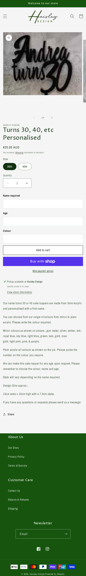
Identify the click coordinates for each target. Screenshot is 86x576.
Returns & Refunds (18, 499)
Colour (7, 231)
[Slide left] (34, 117)
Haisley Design (37, 574)
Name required (11, 195)
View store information (19, 292)
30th (9, 166)
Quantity (7, 175)
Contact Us (14, 490)
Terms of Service (17, 465)
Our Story (13, 447)
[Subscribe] (65, 534)
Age (5, 213)
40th (24, 166)
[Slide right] (51, 117)
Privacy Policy (16, 456)
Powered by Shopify (55, 574)
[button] (5, 16)
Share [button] (11, 414)
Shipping (19, 152)
